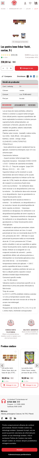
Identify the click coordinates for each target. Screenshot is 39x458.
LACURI (28, 9)
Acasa (3, 9)
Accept (20, 450)
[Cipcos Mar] (14, 3)
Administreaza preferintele (19, 454)
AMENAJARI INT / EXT (15, 9)
